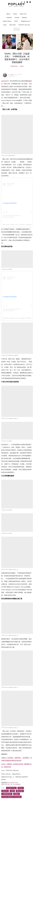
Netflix (3, 81)
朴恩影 (16, 794)
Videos (5, 24)
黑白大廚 (20, 791)
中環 (24, 97)
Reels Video (13, 24)
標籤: (3, 788)
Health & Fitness (7, 21)
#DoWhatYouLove (25, 21)
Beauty (8, 14)
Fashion (15, 14)
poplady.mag (14, 782)
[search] (21, 2)
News (21, 66)
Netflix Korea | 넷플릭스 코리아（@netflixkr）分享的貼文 (17, 224)
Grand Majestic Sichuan (11, 797)
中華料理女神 (6, 794)
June (11, 74)
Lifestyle (17, 17)
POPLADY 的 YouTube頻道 (12, 784)
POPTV (16, 21)
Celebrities (9, 17)
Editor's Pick (23, 14)
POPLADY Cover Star (24, 24)
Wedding (24, 17)
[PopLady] (16, 5)
